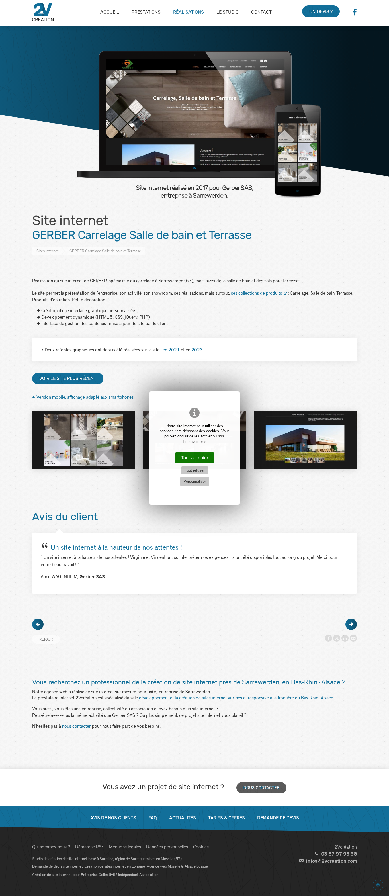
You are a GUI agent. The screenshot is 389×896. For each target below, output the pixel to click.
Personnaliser (194, 481)
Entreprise (89, 874)
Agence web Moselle (163, 866)
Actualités (182, 818)
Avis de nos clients (113, 818)
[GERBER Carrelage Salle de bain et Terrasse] (83, 440)
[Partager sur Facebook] (328, 638)
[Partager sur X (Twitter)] (336, 638)
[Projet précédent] (38, 624)
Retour (46, 639)
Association (148, 874)
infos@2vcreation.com (331, 861)
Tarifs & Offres (226, 818)
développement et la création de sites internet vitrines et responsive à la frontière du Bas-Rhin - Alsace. (236, 698)
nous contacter (76, 726)
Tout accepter (194, 457)
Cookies (201, 847)
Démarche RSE (89, 847)
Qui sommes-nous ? (51, 847)
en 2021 (171, 350)
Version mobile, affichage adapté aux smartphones (83, 397)
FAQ (152, 818)
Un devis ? (321, 11)
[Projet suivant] (351, 624)
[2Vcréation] (43, 12)
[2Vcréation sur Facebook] (355, 12)
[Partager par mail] (353, 638)
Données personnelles (167, 847)
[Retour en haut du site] (378, 885)
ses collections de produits (256, 293)
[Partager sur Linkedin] (345, 638)
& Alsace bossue (194, 866)
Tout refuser (194, 470)
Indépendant (128, 874)
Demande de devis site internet (57, 866)
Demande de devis (278, 818)
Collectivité (108, 874)
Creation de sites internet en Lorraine (115, 866)
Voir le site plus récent (67, 378)
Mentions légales (125, 847)
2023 (197, 350)
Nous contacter (261, 787)
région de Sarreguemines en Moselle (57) (148, 858)
